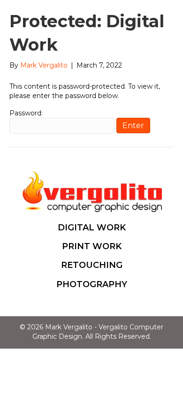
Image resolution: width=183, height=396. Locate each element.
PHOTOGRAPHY (91, 284)
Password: (26, 113)
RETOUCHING (91, 265)
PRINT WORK (92, 246)
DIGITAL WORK (92, 227)
